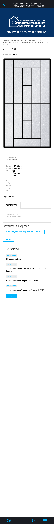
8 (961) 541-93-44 (21, 6)
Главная (6, 40)
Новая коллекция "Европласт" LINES (22, 280)
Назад (9, 239)
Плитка (15, 40)
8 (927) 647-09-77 (36, 3)
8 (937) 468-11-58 (20, 3)
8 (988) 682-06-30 (36, 6)
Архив (11, 296)
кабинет (9, 520)
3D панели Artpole (13, 259)
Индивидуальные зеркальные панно (32, 42)
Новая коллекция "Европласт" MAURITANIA (25, 290)
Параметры (12, 205)
